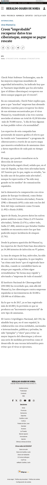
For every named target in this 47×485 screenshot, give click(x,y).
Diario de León (23, 449)
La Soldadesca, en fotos (36, 3)
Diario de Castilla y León (23, 452)
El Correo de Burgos (23, 457)
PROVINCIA (11, 16)
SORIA (3, 16)
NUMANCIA (20, 16)
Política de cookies (34, 479)
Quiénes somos (23, 388)
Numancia (23, 413)
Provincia (23, 410)
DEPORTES (29, 16)
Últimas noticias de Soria (23, 442)
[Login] (44, 8)
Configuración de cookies (23, 482)
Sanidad (23, 426)
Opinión (23, 439)
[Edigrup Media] (23, 471)
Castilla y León (23, 418)
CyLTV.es (23, 460)
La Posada (23, 431)
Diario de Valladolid (23, 454)
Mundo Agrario (23, 434)
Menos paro (13, 3)
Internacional (7, 21)
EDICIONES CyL (40, 1)
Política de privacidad (21, 479)
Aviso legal (10, 479)
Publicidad (23, 391)
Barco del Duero (22, 3)
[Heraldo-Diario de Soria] (23, 8)
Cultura (23, 421)
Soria (23, 408)
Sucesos (23, 429)
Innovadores (23, 436)
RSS (23, 396)
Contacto (23, 393)
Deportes (23, 415)
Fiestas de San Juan (23, 423)
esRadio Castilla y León (23, 462)
